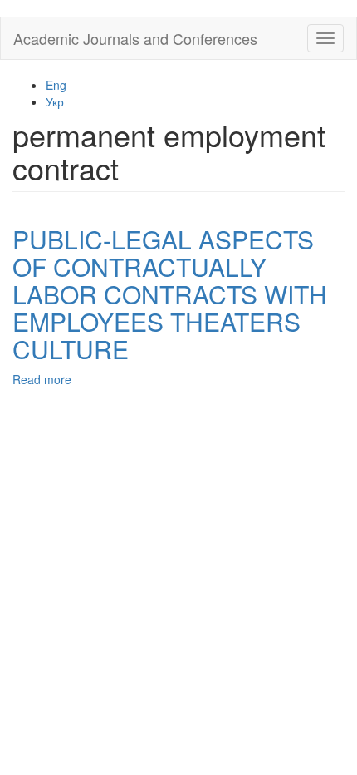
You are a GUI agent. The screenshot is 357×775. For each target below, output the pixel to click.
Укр (55, 101)
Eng (56, 85)
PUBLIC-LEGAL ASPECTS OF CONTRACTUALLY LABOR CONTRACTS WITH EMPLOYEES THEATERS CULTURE (169, 294)
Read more (41, 379)
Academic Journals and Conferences (135, 38)
